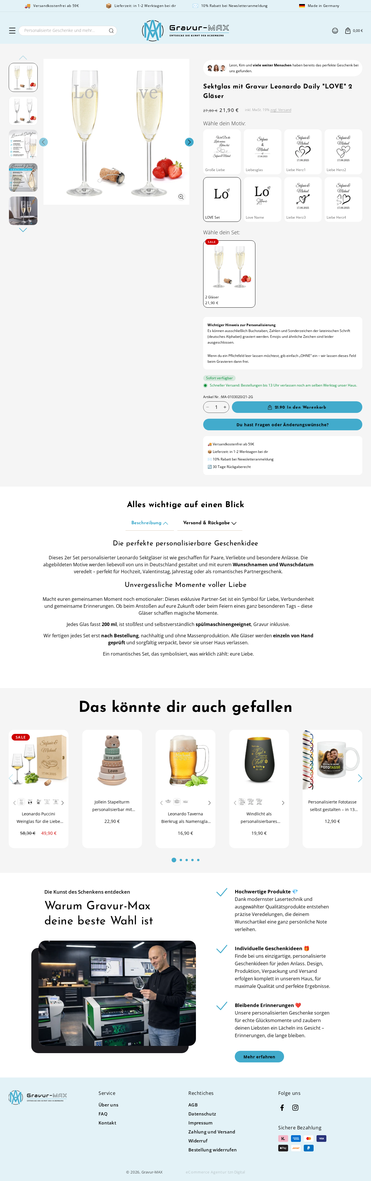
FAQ (103, 1114)
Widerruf (197, 1141)
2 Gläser (212, 297)
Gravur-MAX (152, 1172)
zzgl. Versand (280, 109)
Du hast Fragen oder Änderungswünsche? (283, 424)
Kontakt (107, 1123)
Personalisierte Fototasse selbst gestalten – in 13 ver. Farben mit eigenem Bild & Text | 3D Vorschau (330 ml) (332, 806)
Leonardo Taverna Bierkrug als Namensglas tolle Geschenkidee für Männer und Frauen (185, 818)
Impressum (200, 1123)
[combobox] (68, 31)
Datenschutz (202, 1114)
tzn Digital (236, 1172)
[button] (12, 30)
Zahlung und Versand (211, 1132)
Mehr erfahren (259, 1057)
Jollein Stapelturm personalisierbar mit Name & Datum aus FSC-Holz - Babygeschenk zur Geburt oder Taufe (112, 806)
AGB (193, 1105)
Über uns (108, 1105)
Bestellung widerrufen (212, 1150)
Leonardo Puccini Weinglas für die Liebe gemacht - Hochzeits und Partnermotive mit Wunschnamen (38, 818)
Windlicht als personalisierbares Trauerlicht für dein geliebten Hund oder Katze (259, 818)
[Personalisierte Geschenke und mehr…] (111, 31)
